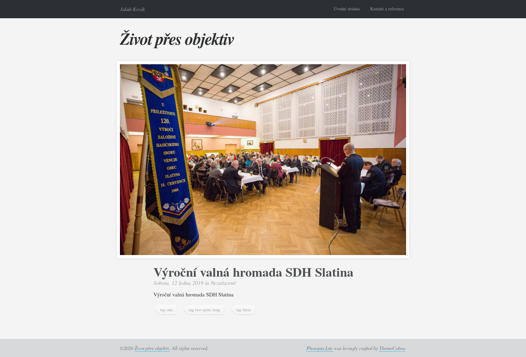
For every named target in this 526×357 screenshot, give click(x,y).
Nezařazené (223, 282)
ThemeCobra (392, 348)
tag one (166, 310)
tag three (243, 310)
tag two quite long (204, 310)
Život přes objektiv (177, 38)
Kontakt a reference (387, 9)
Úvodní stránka (347, 9)
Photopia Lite (320, 348)
